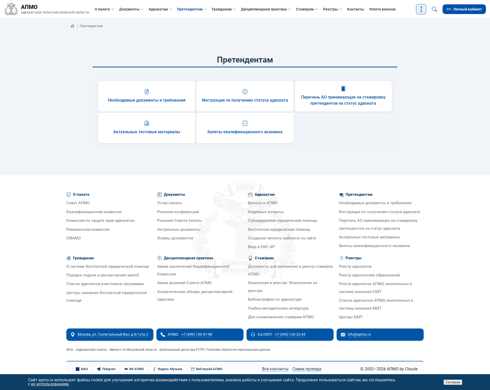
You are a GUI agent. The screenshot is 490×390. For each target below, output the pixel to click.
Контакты (355, 9)
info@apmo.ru (359, 334)
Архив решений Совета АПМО (184, 283)
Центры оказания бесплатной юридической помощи (106, 297)
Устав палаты (169, 203)
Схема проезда (306, 369)
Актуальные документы (179, 229)
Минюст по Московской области (133, 349)
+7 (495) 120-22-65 (290, 334)
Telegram (109, 369)
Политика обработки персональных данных (238, 349)
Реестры (330, 9)
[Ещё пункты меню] (421, 9)
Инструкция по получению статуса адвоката (379, 212)
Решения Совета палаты (179, 220)
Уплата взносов (382, 9)
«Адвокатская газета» (91, 349)
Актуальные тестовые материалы (369, 237)
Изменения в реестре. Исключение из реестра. (282, 287)
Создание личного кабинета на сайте (282, 238)
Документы (129, 9)
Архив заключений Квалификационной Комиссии (193, 270)
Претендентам (190, 9)
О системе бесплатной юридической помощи (107, 266)
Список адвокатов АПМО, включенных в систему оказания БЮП (376, 304)
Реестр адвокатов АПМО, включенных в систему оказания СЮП (375, 288)
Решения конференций (178, 212)
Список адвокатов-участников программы (105, 284)
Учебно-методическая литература (278, 308)
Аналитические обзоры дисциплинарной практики (194, 296)
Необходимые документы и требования (375, 203)
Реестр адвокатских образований (369, 275)
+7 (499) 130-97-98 (196, 334)
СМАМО (73, 238)
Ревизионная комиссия (87, 229)
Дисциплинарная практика (264, 9)
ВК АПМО (136, 369)
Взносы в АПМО (263, 203)
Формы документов (175, 238)
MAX (84, 369)
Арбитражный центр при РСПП (182, 349)
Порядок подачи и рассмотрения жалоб (102, 275)
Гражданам (222, 9)
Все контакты (275, 369)
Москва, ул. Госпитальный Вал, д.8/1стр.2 (113, 334)
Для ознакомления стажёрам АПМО (281, 317)
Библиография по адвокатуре (275, 299)
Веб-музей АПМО (209, 369)
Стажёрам (305, 9)
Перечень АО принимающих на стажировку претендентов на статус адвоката (378, 224)
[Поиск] (434, 9)
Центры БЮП (350, 317)
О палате (102, 9)
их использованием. (50, 384)
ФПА (69, 349)
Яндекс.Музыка (170, 369)
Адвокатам (158, 9)
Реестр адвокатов (355, 266)
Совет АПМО (78, 203)
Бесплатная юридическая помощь (279, 229)
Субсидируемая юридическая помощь (282, 220)
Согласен (453, 382)
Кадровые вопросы (266, 212)
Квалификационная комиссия (93, 212)
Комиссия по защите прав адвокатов (100, 220)
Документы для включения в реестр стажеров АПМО (290, 270)
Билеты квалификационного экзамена (374, 246)
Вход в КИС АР (261, 247)
